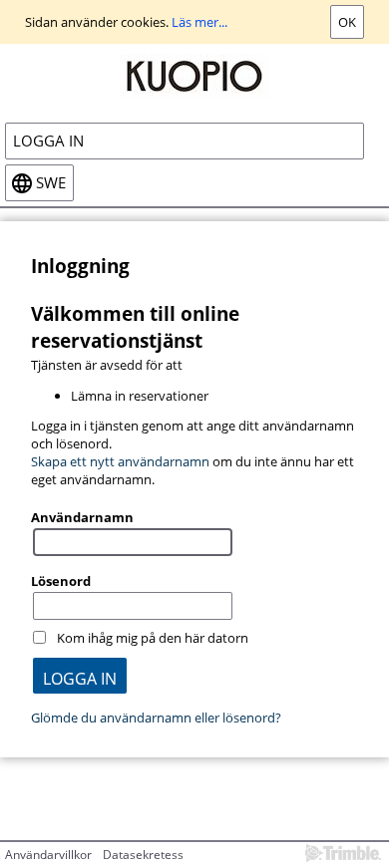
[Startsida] (194, 75)
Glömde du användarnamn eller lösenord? (156, 717)
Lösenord (61, 581)
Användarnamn (82, 517)
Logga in (48, 141)
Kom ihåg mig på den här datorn (152, 638)
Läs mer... (199, 22)
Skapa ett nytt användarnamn (120, 461)
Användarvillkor (48, 854)
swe (51, 182)
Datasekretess (143, 854)
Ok (347, 22)
